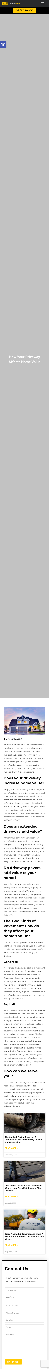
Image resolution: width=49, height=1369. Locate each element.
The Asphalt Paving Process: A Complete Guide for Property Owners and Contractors (23, 1139)
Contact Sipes (10, 1099)
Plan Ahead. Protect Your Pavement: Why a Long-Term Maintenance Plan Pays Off (23, 1188)
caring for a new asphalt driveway (25, 1041)
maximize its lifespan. (14, 1051)
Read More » (11, 1148)
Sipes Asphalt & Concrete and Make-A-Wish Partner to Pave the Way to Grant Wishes (24, 1236)
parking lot (36, 1093)
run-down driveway (13, 806)
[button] (3, 44)
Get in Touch (13, 1362)
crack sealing (10, 1096)
